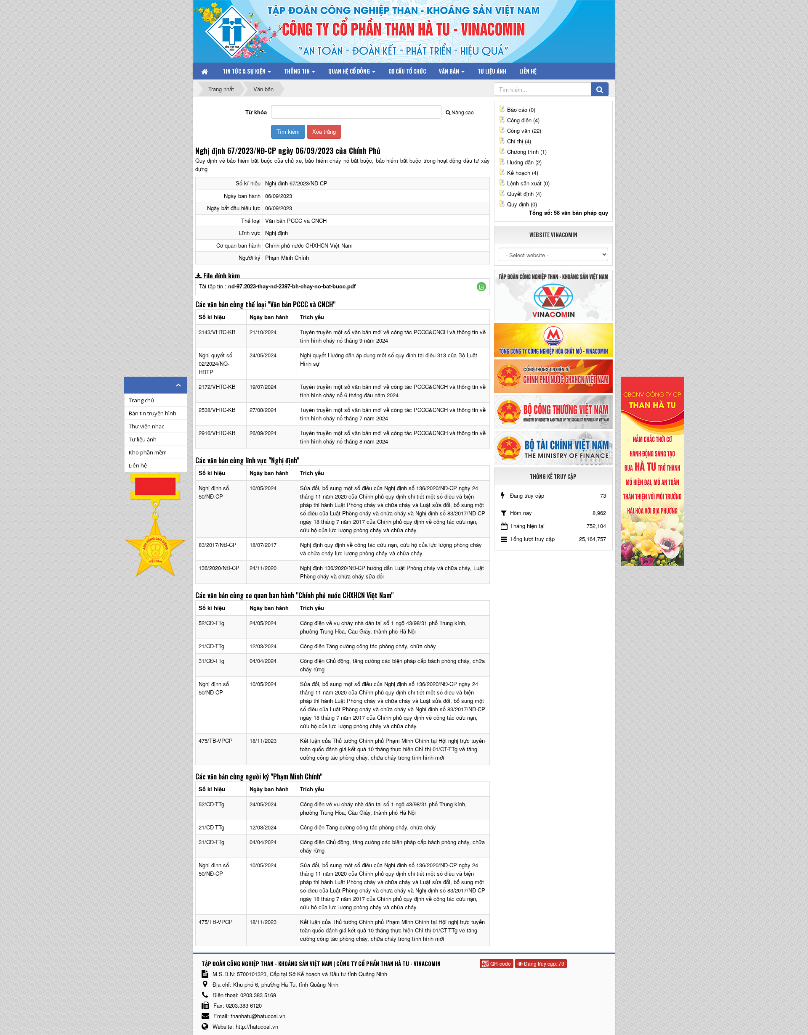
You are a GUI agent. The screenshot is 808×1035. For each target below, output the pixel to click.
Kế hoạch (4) (522, 173)
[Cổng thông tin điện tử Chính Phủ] (553, 375)
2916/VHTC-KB (217, 433)
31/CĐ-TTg (211, 661)
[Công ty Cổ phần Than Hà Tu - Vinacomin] (237, 29)
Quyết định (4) (524, 194)
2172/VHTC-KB (217, 387)
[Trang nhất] (205, 71)
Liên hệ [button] (528, 71)
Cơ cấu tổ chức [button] (407, 71)
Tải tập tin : (277, 286)
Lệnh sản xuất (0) (528, 183)
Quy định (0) (522, 204)
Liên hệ (138, 465)
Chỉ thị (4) (519, 141)
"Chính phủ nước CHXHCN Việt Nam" (344, 595)
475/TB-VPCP (216, 741)
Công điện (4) (523, 120)
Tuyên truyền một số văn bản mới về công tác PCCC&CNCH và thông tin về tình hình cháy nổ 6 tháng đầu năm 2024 (393, 391)
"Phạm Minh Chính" (296, 776)
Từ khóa (256, 112)
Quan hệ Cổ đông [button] (349, 71)
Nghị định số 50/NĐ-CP (214, 492)
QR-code (500, 963)
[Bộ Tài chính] (553, 447)
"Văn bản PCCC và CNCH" (301, 304)
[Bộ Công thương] (553, 411)
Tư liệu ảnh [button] (492, 71)
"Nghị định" (283, 460)
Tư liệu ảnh (143, 439)
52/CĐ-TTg (211, 623)
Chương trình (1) (527, 152)
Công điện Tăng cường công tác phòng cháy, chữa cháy (368, 646)
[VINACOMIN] (553, 295)
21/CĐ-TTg (211, 646)
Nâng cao (463, 112)
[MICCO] (553, 339)
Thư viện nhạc (146, 426)
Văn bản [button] (449, 71)
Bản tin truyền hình (152, 413)
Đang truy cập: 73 (543, 963)
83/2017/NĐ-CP (218, 545)
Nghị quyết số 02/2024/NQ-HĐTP (215, 363)
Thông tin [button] (297, 71)
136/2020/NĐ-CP (219, 568)
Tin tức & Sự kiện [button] (245, 71)
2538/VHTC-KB (217, 410)
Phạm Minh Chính (287, 257)
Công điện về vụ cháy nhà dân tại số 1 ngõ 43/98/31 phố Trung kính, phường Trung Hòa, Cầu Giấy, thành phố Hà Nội (383, 627)
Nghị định (276, 233)
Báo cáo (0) (521, 110)
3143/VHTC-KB (217, 332)
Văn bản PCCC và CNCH (296, 220)
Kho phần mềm (148, 452)
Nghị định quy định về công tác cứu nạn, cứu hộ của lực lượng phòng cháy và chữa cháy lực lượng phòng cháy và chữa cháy (391, 549)
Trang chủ (141, 400)
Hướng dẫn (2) (524, 162)
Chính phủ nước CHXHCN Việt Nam (309, 245)
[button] (481, 286)
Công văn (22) (524, 131)
